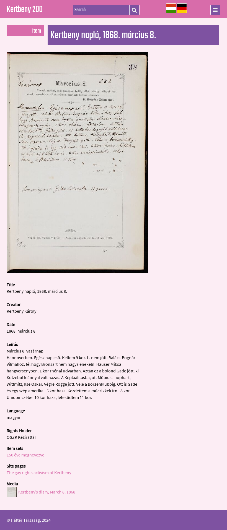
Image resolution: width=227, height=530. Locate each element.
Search (134, 10)
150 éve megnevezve (25, 455)
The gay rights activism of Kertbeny (39, 472)
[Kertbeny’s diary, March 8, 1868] (77, 271)
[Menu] (215, 10)
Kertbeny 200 (25, 9)
